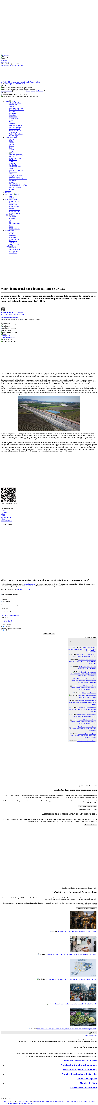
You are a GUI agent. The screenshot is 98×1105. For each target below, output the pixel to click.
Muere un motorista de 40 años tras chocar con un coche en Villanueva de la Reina (82, 702)
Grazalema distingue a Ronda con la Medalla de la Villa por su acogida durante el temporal (83, 735)
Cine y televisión (14, 244)
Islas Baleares (13, 160)
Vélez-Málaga (13, 136)
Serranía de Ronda (14, 129)
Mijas (11, 122)
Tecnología (12, 242)
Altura (3, 514)
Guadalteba (12, 115)
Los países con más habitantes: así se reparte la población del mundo (85, 655)
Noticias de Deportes (87, 1078)
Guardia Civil (13, 208)
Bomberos (12, 203)
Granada (11, 144)
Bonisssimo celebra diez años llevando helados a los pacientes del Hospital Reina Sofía (82, 661)
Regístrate (4, 60)
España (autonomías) (15, 187)
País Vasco (12, 180)
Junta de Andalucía (6, 521)
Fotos (28, 91)
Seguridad (8, 199)
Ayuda (19, 1101)
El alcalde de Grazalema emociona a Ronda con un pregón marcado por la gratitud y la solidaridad (83, 673)
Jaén (10, 148)
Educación (12, 235)
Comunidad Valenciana (16, 170)
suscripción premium (29, 584)
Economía (8, 191)
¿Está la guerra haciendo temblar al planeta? (88, 693)
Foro (6, 84)
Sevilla (11, 151)
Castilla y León (13, 165)
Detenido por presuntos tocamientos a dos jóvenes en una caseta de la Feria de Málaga (82, 649)
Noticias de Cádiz (88, 1083)
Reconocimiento (6, 517)
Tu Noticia (39, 91)
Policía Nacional (14, 206)
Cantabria (12, 163)
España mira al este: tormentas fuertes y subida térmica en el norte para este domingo (82, 709)
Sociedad (8, 230)
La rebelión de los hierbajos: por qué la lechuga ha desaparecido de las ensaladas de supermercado (83, 687)
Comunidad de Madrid (16, 175)
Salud (11, 234)
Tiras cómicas (13, 253)
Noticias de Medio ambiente (83, 1087)
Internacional (12, 189)
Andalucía (8, 137)
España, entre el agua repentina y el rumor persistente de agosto (86, 696)
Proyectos (4, 512)
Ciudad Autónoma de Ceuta (17, 184)
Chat (2, 84)
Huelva (11, 146)
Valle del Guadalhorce (16, 134)
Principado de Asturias (16, 158)
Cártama (11, 106)
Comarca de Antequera (16, 108)
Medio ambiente (14, 239)
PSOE (11, 227)
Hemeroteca (47, 91)
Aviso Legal (65, 1101)
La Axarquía (13, 117)
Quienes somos (36, 1101)
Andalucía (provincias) (16, 154)
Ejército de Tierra (14, 213)
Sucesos (11, 232)
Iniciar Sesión (5, 62)
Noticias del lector (14, 249)
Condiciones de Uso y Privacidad (80, 1101)
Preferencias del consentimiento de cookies (21, 1103)
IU (10, 222)
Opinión (7, 246)
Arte (10, 196)
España (7, 153)
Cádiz (11, 141)
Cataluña (12, 168)
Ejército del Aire (14, 211)
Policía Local (13, 204)
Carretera (3, 510)
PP (10, 225)
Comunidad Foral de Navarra (18, 179)
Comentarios (14, 317)
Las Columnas (13, 251)
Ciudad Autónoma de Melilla (18, 185)
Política (7, 215)
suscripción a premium (23, 589)
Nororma (12, 123)
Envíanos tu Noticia (48, 1101)
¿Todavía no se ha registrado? (10, 615)
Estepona (12, 111)
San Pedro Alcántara (19, 91)
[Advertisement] (49, 14)
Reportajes (12, 248)
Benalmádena (13, 105)
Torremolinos (13, 132)
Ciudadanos (12, 217)
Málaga (7, 101)
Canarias (11, 161)
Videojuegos (13, 241)
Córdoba (11, 142)
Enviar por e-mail (6, 336)
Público (3, 519)
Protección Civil (14, 201)
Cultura (11, 198)
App (10, 84)
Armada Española (14, 210)
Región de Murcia (14, 177)
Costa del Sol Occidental (16, 110)
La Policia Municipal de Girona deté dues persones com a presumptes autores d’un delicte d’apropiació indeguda (83, 680)
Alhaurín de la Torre (15, 103)
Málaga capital (13, 118)
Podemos (12, 218)
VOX (11, 220)
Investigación (13, 237)
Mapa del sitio (26, 1101)
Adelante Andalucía (15, 223)
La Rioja (11, 182)
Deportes (7, 192)
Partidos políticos (14, 229)
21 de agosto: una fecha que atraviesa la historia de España (87, 667)
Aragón (11, 156)
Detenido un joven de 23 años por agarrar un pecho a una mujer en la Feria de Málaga (82, 728)
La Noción (4, 82)
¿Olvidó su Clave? (6, 621)
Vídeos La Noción (6, 91)
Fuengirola (12, 113)
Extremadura (13, 172)
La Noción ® (5, 1101)
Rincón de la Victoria (15, 125)
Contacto (58, 1101)
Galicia (11, 173)
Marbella (12, 120)
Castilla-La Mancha (15, 167)
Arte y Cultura (9, 194)
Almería (11, 139)
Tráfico (3, 515)
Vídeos (33, 91)
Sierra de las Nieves (15, 130)
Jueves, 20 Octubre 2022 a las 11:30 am (13, 314)
